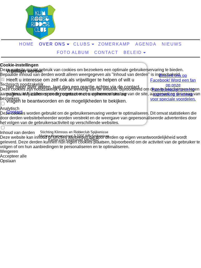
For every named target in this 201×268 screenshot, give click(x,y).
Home (26, 44)
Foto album (73, 52)
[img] (40, 22)
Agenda (146, 44)
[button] (100, 151)
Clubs (81, 44)
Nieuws (172, 44)
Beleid (133, 52)
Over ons (52, 44)
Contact (106, 52)
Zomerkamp (114, 44)
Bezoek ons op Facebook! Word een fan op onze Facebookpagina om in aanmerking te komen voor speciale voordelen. (173, 87)
